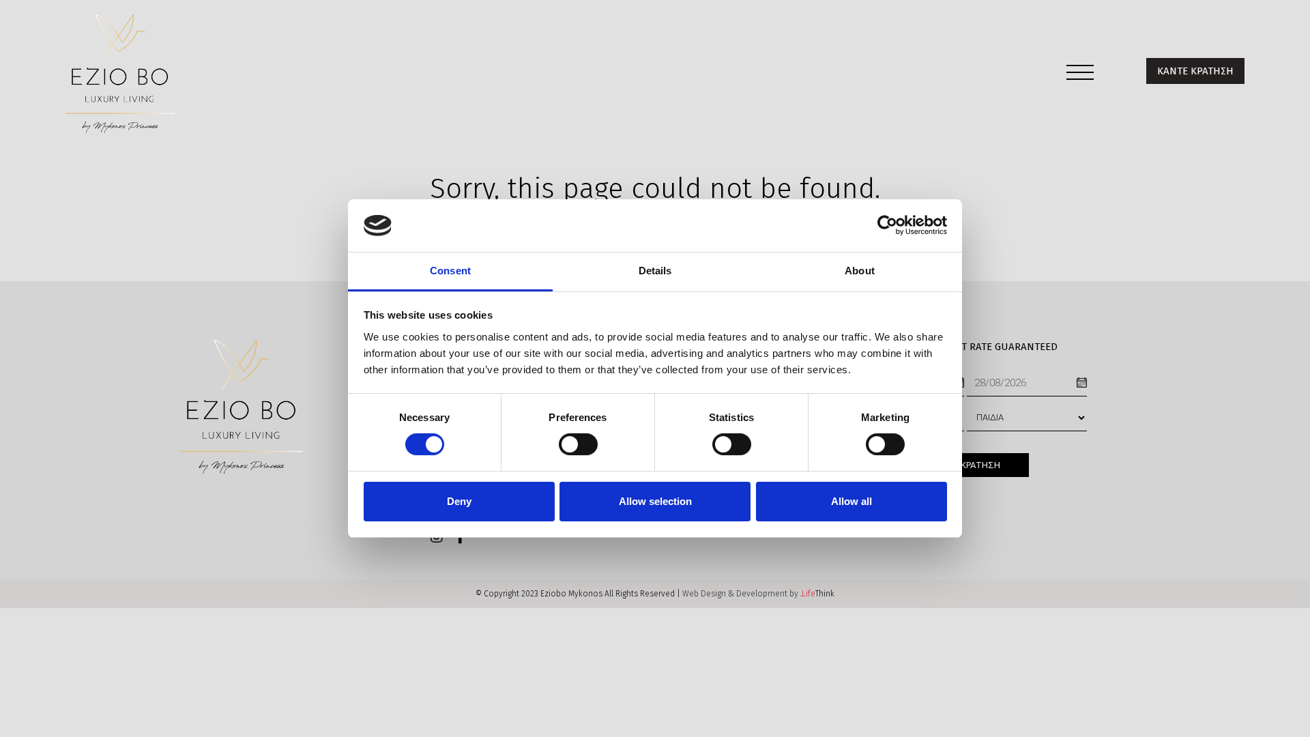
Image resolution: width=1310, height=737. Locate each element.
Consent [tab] (450, 270)
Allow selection (655, 501)
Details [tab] (655, 270)
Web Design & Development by (758, 593)
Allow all (851, 501)
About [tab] (860, 270)
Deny (459, 501)
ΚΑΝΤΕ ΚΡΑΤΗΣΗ (1195, 71)
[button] (1080, 75)
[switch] (578, 444)
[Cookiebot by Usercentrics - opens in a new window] (887, 225)
